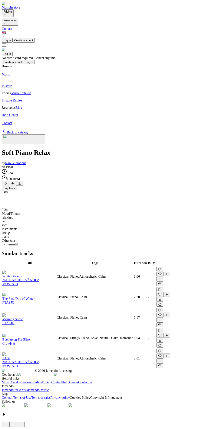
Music (6, 7)
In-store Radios (31, 382)
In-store (15, 7)
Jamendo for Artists (15, 390)
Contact (7, 28)
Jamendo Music (38, 390)
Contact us (85, 382)
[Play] (23, 139)
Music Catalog (11, 382)
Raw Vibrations (15, 163)
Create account (23, 40)
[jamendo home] (9, 3)
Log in (7, 40)
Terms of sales (40, 397)
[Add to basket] (159, 283)
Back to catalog (17, 132)
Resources (10, 20)
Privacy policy (60, 397)
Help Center (70, 382)
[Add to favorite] (5, 183)
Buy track (9, 188)
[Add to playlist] (12, 183)
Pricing (7, 11)
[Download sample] (19, 183)
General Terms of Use (16, 397)
